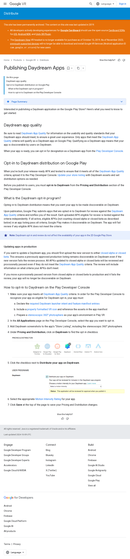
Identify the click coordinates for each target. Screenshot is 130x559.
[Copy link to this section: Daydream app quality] (45, 125)
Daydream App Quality (33, 133)
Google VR (31, 60)
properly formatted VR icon (42, 309)
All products (10, 531)
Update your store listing (71, 175)
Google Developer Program (17, 450)
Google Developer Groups (16, 455)
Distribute (11, 14)
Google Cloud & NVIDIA (15, 470)
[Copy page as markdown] (78, 68)
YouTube (50, 475)
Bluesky (50, 455)
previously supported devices (24, 43)
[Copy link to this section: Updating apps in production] (40, 247)
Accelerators (10, 465)
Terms (7, 544)
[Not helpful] (123, 60)
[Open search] (91, 4)
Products (17, 60)
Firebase (92, 460)
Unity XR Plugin (43, 34)
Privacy (17, 544)
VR (24, 4)
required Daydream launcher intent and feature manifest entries (65, 303)
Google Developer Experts (16, 460)
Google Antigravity (97, 470)
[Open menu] (5, 4)
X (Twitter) (51, 470)
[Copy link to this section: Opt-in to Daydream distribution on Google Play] (90, 163)
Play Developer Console (109, 151)
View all (92, 485)
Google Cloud (94, 475)
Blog (48, 450)
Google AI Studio (96, 465)
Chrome (92, 455)
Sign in (122, 4)
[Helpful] (119, 60)
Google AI (8, 526)
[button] (65, 101)
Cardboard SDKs (117, 30)
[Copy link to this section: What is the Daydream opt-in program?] (64, 198)
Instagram (51, 460)
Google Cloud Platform (15, 521)
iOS (15, 34)
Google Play (94, 480)
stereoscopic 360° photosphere (45, 315)
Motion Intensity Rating (48, 399)
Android (92, 450)
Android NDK (24, 34)
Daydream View (22, 40)
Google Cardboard (70, 30)
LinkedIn (50, 465)
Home (6, 60)
